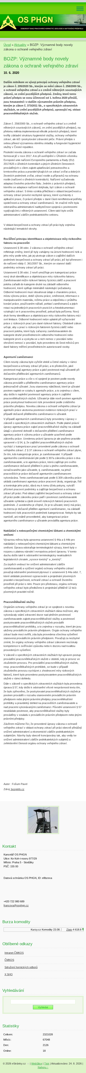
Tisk (46, 1063)
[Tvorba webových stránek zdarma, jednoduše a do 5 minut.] (28, 1064)
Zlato (67, 929)
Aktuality (20, 45)
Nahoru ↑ (43, 1067)
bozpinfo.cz (17, 789)
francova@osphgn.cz (16, 905)
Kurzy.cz (34, 929)
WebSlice (36, 1063)
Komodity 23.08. (49, 929)
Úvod (7, 45)
